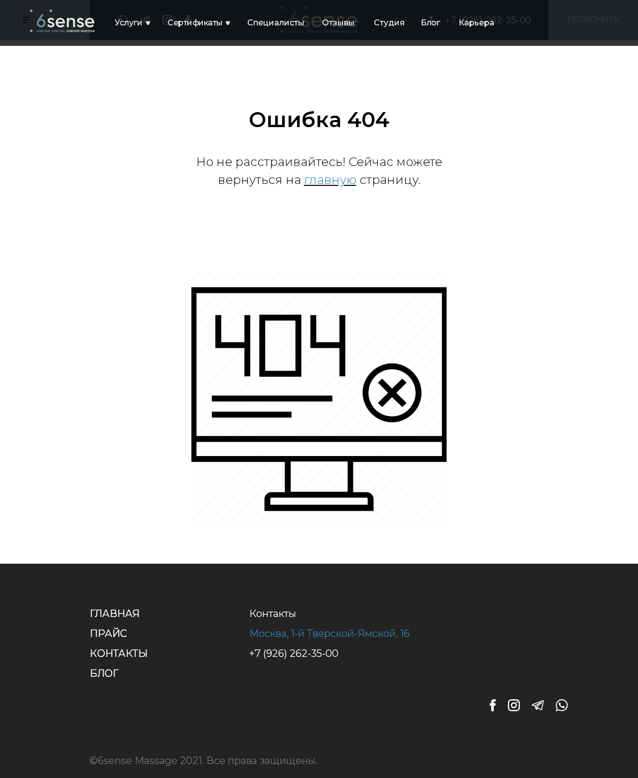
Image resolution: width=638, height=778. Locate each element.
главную (330, 179)
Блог (430, 22)
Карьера (476, 22)
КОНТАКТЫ (119, 653)
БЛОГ (104, 673)
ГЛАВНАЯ (115, 614)
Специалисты (276, 22)
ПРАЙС (108, 633)
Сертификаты (195, 22)
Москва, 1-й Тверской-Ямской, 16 (329, 633)
